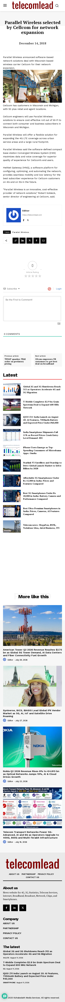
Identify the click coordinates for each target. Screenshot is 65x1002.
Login (58, 288)
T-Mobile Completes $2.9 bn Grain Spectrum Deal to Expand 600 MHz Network (41, 404)
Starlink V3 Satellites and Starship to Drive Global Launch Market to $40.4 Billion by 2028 (42, 465)
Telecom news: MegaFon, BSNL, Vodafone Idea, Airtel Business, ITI (41, 526)
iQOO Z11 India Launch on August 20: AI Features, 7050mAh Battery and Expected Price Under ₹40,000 (40, 419)
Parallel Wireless (20, 232)
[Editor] (13, 215)
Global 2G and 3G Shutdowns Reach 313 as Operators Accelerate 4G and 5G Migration (42, 389)
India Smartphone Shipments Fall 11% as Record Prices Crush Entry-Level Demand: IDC (41, 435)
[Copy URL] (16, 241)
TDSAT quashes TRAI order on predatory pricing (15, 361)
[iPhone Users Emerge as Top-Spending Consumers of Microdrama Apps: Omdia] (12, 450)
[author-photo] (5, 659)
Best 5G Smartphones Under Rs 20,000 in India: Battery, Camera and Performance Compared (42, 496)
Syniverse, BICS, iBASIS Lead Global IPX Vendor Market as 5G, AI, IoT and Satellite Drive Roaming (32, 713)
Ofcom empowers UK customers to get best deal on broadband (46, 361)
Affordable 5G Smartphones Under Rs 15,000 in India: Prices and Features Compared (41, 480)
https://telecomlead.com (32, 215)
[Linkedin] (23, 241)
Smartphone (9, 983)
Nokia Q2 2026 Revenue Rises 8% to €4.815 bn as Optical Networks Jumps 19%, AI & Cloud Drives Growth (31, 774)
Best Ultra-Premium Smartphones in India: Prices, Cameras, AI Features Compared (41, 511)
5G (4, 969)
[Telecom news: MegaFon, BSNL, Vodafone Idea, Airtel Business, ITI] (12, 526)
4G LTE (6, 958)
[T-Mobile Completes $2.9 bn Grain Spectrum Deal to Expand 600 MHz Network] (12, 405)
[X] (28, 219)
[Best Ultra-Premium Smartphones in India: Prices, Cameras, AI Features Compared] (12, 511)
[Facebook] (23, 219)
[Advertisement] (32, 556)
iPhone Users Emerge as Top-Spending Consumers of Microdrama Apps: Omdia (42, 450)
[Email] (43, 241)
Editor (25, 210)
